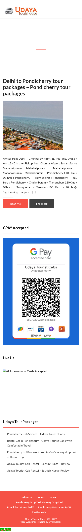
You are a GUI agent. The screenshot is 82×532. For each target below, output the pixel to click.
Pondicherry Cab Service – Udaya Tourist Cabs (36, 434)
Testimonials (39, 512)
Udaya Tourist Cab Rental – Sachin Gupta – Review (38, 463)
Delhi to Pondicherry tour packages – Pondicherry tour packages (36, 87)
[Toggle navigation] (74, 9)
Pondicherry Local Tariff (20, 507)
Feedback (42, 203)
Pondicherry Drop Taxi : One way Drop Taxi (39, 502)
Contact (41, 497)
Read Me (15, 203)
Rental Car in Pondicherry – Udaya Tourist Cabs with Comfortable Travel (39, 443)
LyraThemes (55, 521)
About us (27, 497)
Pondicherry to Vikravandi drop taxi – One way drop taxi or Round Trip (41, 454)
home (53, 497)
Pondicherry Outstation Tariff (54, 507)
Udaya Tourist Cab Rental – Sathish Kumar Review (38, 470)
